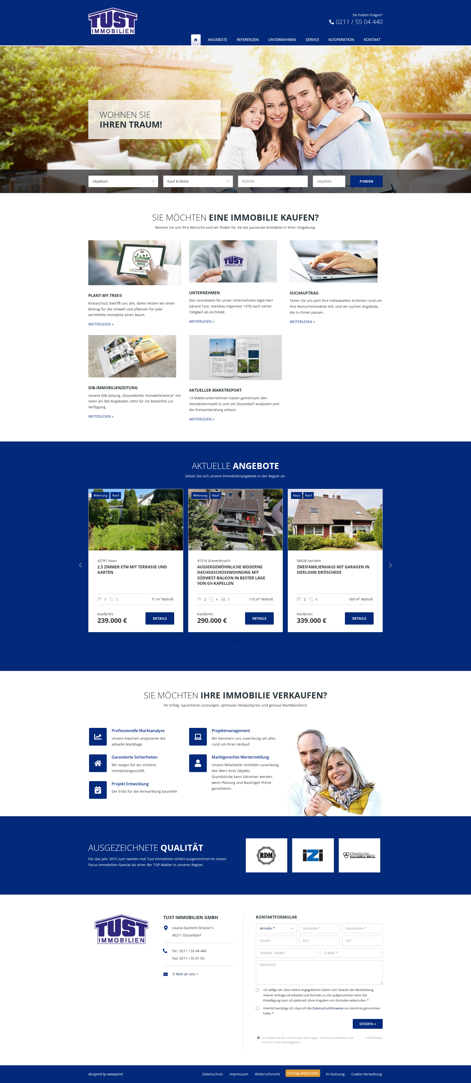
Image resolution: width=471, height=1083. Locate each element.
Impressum (239, 1074)
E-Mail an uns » (185, 974)
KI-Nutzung (335, 1074)
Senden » (367, 1023)
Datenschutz (212, 1074)
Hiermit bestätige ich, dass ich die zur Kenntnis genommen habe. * (321, 1011)
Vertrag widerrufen (303, 1073)
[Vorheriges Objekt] (80, 565)
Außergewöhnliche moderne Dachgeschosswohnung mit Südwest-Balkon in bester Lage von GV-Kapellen (231, 575)
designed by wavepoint (105, 1074)
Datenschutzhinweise (327, 1008)
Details (160, 618)
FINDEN (366, 181)
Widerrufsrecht (267, 1074)
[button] (232, 641)
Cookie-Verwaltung (366, 1074)
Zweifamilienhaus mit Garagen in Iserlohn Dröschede (333, 569)
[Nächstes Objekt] (390, 565)
